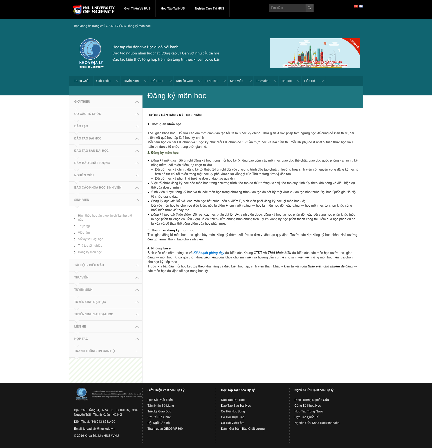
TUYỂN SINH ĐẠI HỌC (90, 302)
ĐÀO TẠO (81, 126)
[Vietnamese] (356, 6)
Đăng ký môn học (138, 26)
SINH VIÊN (116, 26)
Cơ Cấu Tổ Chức (159, 417)
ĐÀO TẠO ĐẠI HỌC (88, 138)
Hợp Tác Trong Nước (309, 411)
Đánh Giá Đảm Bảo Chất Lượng (243, 428)
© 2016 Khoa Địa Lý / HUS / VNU (96, 435)
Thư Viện (262, 81)
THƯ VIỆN (81, 277)
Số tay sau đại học (90, 239)
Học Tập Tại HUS (173, 8)
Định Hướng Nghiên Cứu (311, 400)
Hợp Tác (211, 81)
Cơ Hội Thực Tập (232, 417)
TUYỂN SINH (83, 289)
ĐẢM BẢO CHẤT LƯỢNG (92, 163)
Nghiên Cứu (184, 81)
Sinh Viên (236, 81)
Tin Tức (286, 81)
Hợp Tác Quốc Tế (306, 417)
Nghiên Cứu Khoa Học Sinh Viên (317, 423)
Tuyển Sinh (131, 81)
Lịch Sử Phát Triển (160, 400)
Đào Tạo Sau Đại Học (236, 405)
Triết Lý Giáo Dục (159, 411)
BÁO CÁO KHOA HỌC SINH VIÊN (98, 187)
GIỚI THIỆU (82, 101)
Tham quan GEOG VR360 (165, 428)
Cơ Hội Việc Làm (232, 423)
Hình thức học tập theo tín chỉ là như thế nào (105, 217)
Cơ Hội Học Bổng (233, 411)
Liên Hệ (309, 81)
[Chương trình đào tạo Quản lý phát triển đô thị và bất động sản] (315, 52)
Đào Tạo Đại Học (232, 400)
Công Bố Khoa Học (307, 405)
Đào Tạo (157, 81)
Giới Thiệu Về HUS (137, 8)
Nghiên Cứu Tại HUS (209, 8)
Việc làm (84, 232)
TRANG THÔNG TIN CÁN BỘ (94, 351)
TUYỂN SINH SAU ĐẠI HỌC (93, 314)
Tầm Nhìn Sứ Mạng (161, 405)
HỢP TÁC (81, 339)
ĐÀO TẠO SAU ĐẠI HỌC (91, 151)
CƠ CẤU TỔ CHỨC (87, 114)
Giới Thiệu (103, 81)
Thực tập (84, 226)
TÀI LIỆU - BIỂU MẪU (89, 265)
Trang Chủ (81, 81)
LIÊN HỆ (80, 326)
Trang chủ (98, 26)
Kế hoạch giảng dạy (209, 253)
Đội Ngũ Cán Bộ (159, 423)
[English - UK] (361, 6)
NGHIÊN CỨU (84, 175)
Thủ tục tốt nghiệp (90, 245)
